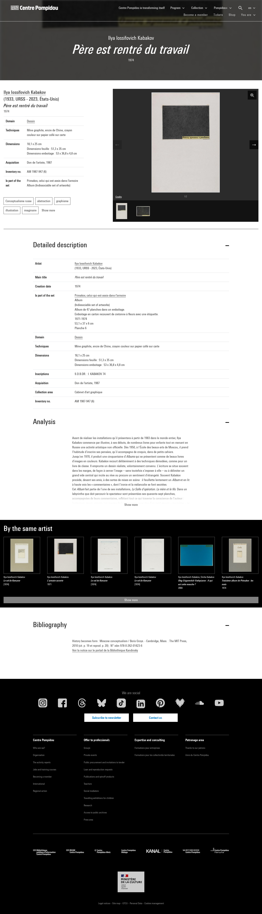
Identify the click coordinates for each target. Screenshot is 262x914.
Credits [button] (118, 196)
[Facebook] (62, 703)
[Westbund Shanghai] (194, 854)
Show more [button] (131, 505)
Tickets (218, 15)
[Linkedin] (141, 703)
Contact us (155, 718)
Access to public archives (95, 812)
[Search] (240, 8)
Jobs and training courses (44, 769)
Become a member (197, 15)
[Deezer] (180, 703)
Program (175, 8)
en (250, 8)
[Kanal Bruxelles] (162, 854)
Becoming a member (42, 776)
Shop (233, 15)
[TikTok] (121, 703)
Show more (131, 600)
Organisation (39, 755)
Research (88, 805)
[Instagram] (43, 703)
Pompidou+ (221, 8)
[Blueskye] (101, 703)
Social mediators (91, 790)
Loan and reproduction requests (98, 769)
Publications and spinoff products (99, 776)
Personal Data (136, 903)
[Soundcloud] (199, 703)
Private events (90, 755)
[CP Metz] (105, 854)
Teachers (88, 783)
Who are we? (39, 747)
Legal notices (104, 903)
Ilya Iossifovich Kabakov (25, 92)
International (39, 783)
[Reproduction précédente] (117, 144)
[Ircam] (77, 854)
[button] (131, 245)
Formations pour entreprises (147, 747)
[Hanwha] (220, 854)
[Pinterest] (160, 703)
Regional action (40, 790)
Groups (87, 747)
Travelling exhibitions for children (99, 798)
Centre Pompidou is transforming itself (143, 8)
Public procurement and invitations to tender (104, 762)
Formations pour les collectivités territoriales (155, 755)
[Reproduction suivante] (254, 144)
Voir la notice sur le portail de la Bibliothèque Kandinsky (105, 650)
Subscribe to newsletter (106, 718)
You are (246, 15)
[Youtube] (219, 703)
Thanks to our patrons (195, 747)
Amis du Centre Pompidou (197, 755)
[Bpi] (47, 854)
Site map (116, 903)
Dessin (31, 121)
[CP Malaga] (131, 854)
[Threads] (82, 703)
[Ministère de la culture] (131, 882)
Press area (88, 819)
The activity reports (41, 762)
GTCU (125, 903)
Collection (197, 8)
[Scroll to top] (253, 905)
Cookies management (154, 903)
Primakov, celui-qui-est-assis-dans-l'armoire (100, 295)
